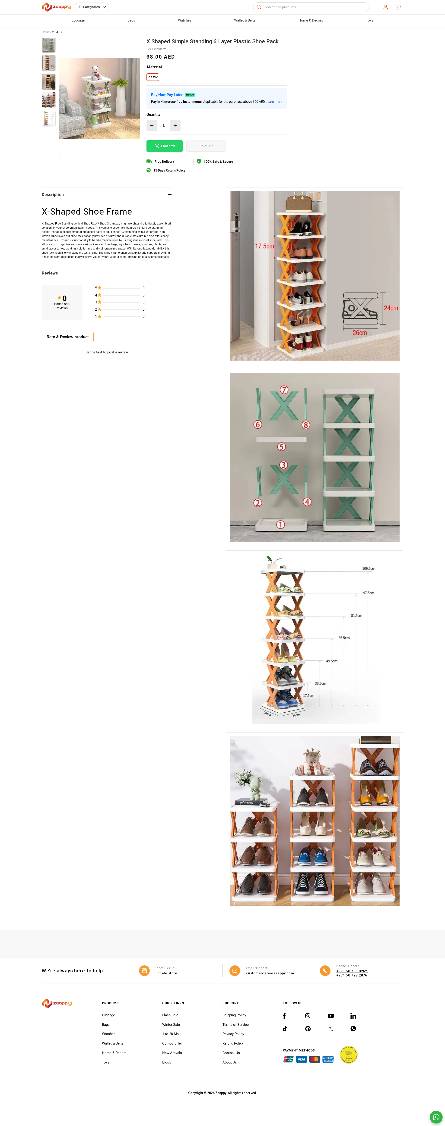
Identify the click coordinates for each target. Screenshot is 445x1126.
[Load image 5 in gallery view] (49, 119)
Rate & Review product (68, 337)
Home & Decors (114, 1053)
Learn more (274, 101)
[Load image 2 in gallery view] (49, 63)
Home (45, 32)
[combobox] (311, 7)
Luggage (108, 1015)
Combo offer (172, 1043)
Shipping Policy (234, 1015)
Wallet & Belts (113, 1043)
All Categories (89, 7)
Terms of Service (235, 1025)
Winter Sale (171, 1025)
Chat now (168, 146)
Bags (106, 1025)
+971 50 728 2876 (351, 975)
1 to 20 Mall (171, 1034)
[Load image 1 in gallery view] (49, 45)
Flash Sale (170, 1015)
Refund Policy (233, 1043)
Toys (105, 1062)
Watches (108, 1034)
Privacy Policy (233, 1034)
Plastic (153, 77)
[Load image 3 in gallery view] (49, 82)
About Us (229, 1062)
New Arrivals (172, 1053)
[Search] (259, 7)
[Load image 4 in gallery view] (49, 100)
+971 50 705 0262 (351, 971)
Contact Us (231, 1053)
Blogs (166, 1062)
